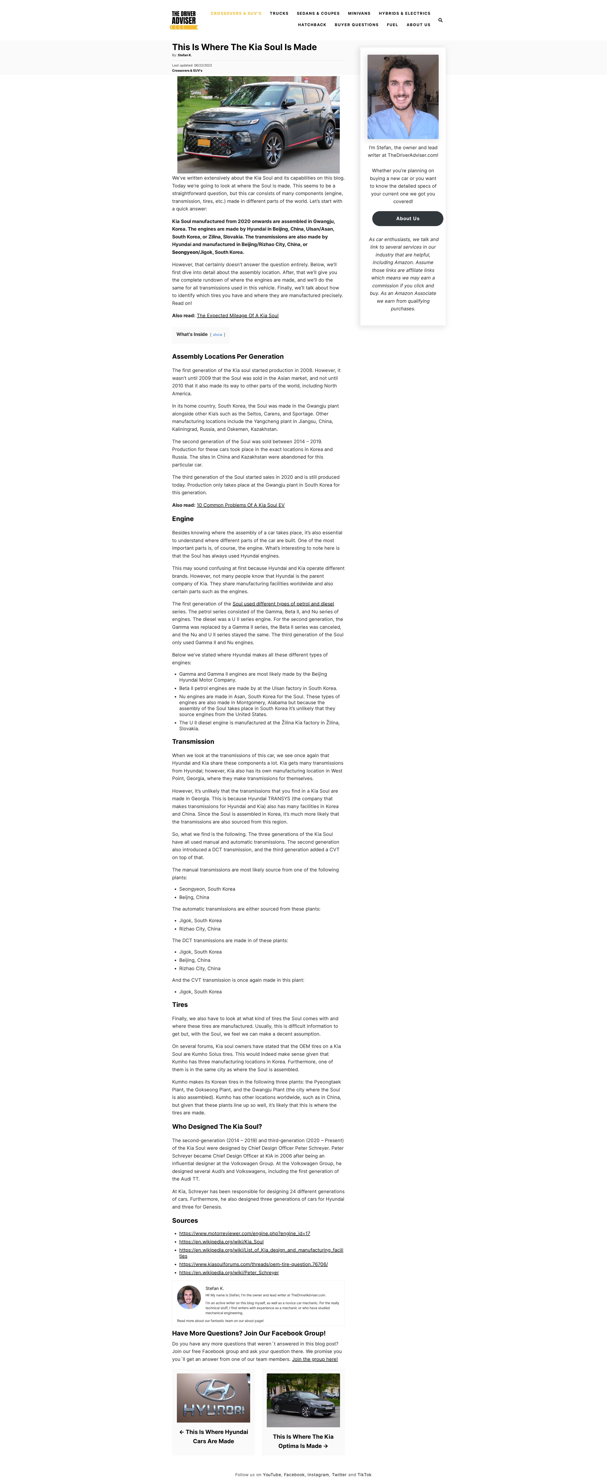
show (217, 334)
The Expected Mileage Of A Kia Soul (238, 315)
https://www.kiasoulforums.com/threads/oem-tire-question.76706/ (253, 1264)
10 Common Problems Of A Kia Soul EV (241, 505)
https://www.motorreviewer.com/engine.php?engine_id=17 (244, 1233)
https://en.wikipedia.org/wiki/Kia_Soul (221, 1242)
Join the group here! (315, 1359)
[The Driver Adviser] (184, 20)
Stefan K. (185, 55)
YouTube (272, 1474)
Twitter (339, 1474)
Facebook (294, 1474)
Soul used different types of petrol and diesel (283, 604)
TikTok (365, 1474)
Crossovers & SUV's (187, 70)
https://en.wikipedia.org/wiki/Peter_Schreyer (229, 1272)
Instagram (318, 1474)
